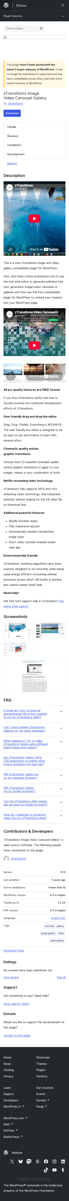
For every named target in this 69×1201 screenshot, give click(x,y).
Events (40, 1094)
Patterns (41, 1076)
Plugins (40, 1070)
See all (61, 977)
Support (12, 163)
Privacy (8, 1076)
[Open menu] (63, 5)
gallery (60, 926)
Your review (11, 977)
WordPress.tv (14, 1106)
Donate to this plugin (17, 1035)
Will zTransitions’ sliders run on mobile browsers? (19, 789)
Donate (43, 1100)
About (7, 1057)
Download (12, 113)
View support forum (16, 1004)
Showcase (43, 1057)
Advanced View (14, 950)
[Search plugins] (41, 28)
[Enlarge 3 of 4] (28, 646)
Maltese (17, 1152)
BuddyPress (13, 1137)
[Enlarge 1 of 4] (28, 627)
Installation (14, 145)
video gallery (57, 940)
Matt (8, 1124)
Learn (7, 1088)
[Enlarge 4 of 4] (60, 664)
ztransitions (15, 103)
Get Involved (44, 1088)
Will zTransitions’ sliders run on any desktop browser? (21, 776)
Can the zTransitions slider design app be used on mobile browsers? (26, 803)
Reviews (12, 136)
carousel (49, 926)
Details (11, 127)
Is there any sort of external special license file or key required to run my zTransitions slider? (25, 714)
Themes (41, 1064)
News (7, 1064)
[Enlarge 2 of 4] (60, 627)
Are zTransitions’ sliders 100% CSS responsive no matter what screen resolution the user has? (24, 761)
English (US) (58, 917)
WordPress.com (16, 1118)
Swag (41, 1106)
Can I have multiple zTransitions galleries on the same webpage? (24, 729)
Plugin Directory (13, 15)
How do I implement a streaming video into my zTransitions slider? (25, 816)
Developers (11, 1100)
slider (61, 933)
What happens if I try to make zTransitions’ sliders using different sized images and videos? (26, 744)
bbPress (11, 1130)
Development (16, 154)
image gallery (48, 933)
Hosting (9, 1070)
